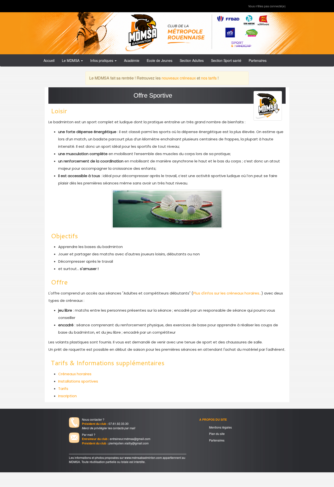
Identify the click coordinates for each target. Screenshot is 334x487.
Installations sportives (78, 381)
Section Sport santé (226, 60)
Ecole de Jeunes (159, 60)
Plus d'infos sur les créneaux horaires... (227, 293)
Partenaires (258, 60)
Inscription (67, 395)
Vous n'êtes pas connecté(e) (267, 6)
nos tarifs (209, 78)
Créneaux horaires (74, 373)
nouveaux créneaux (179, 78)
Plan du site (217, 433)
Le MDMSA (71, 60)
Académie (131, 60)
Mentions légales (220, 427)
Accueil (49, 60)
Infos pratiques (102, 60)
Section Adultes (192, 60)
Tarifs (63, 388)
